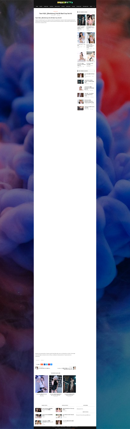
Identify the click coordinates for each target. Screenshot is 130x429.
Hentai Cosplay (57, 6)
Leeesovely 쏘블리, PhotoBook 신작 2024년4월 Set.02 (81, 64)
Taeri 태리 (42, 360)
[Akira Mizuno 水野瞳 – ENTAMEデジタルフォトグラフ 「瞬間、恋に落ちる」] (38, 422)
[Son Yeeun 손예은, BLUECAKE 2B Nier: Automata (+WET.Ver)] (55, 384)
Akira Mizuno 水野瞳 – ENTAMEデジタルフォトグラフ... (47, 422)
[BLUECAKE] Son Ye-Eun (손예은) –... (68, 409)
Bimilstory (37, 360)
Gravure (63, 6)
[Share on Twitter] (47, 364)
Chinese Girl (46, 6)
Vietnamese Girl (85, 6)
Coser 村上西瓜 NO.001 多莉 (89, 74)
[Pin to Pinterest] (49, 364)
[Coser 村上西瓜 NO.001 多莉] (80, 75)
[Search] (94, 6)
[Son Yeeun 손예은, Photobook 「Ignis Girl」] (41, 384)
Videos (91, 6)
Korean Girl (68, 6)
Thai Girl (73, 6)
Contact (58, 426)
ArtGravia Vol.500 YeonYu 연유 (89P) (89, 107)
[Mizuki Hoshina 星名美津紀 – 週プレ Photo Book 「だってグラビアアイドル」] (38, 416)
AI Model (40, 6)
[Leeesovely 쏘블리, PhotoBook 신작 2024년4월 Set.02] (81, 56)
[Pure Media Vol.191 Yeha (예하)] (91, 56)
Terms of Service (75, 426)
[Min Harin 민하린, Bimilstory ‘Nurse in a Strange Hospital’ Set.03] (91, 37)
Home (37, 6)
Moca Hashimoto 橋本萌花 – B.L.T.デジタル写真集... (47, 409)
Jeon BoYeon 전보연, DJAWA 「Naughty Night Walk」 (81, 27)
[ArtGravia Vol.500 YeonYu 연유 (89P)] (80, 108)
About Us (53, 426)
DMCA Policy (69, 426)
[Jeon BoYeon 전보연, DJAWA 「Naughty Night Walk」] (69, 384)
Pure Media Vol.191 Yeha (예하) (90, 64)
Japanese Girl (78, 6)
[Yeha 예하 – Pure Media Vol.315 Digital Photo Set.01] (80, 95)
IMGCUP (73, 428)
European (51, 6)
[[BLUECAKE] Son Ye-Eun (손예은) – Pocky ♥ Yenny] (91, 20)
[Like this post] (42, 364)
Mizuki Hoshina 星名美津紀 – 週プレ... (47, 415)
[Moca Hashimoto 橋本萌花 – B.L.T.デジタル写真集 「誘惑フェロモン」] (38, 410)
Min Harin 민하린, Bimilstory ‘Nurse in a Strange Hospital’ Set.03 (90, 46)
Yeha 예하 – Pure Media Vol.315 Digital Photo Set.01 (89, 94)
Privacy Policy (63, 426)
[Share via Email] (51, 364)
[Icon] (81, 38)
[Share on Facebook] (44, 364)
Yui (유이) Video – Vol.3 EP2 (81, 45)
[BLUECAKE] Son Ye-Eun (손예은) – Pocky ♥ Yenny (90, 27)
